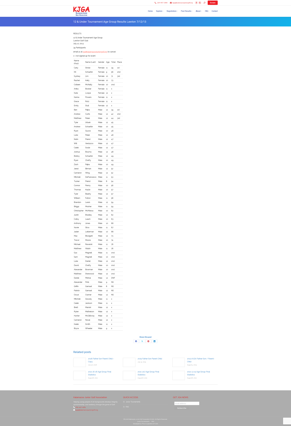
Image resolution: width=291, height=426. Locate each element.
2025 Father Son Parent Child (150, 359)
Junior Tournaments (133, 402)
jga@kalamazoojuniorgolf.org (95, 52)
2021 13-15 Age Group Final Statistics (198, 373)
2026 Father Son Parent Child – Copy (101, 360)
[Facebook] (136, 341)
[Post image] (79, 362)
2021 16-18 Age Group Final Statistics (99, 373)
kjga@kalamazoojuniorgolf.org (183, 3)
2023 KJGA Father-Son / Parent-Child (200, 360)
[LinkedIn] (154, 341)
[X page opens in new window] (199, 2)
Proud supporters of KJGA (150, 424)
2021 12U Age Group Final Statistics (148, 373)
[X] (142, 341)
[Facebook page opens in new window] (196, 2)
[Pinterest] (148, 341)
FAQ (127, 407)
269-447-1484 (162, 3)
